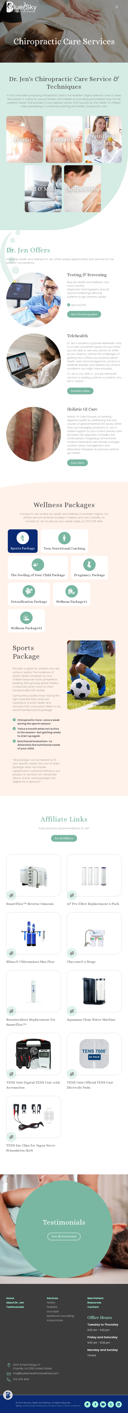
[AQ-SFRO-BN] (33, 875)
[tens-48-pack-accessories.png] (94, 1054)
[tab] (23, 541)
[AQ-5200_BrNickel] (94, 933)
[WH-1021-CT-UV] (33, 933)
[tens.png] (33, 1054)
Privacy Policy (56, 1405)
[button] (117, 6)
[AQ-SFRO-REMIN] (33, 991)
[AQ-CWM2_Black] (94, 991)
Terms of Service (72, 1405)
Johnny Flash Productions (35, 1405)
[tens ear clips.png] (33, 1117)
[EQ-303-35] (94, 875)
